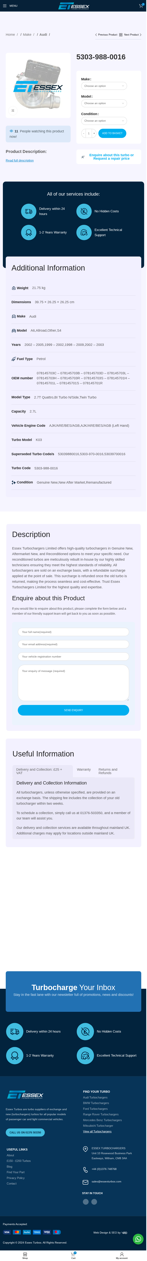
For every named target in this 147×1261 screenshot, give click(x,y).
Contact (11, 1183)
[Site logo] (73, 5)
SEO (114, 1232)
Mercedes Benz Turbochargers (102, 1120)
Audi (43, 35)
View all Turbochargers (97, 1131)
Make (27, 35)
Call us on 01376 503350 (25, 1132)
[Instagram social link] (94, 1202)
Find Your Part (15, 1172)
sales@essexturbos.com (106, 1181)
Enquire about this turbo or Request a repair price (111, 156)
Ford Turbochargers (95, 1108)
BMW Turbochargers (96, 1103)
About (10, 1155)
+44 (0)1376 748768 (104, 1169)
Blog (9, 1166)
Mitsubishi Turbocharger (98, 1125)
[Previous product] (107, 35)
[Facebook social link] (86, 1202)
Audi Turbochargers (95, 1097)
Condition (89, 114)
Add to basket (112, 133)
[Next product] (132, 35)
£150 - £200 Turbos (19, 1160)
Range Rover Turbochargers (101, 1114)
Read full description (20, 160)
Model (86, 96)
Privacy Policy (16, 1178)
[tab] (42, 771)
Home (11, 35)
